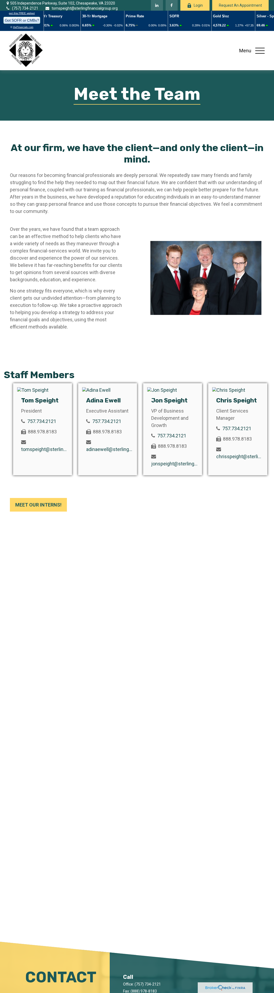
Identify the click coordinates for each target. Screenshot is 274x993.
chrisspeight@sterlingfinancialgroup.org (239, 456)
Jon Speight (169, 400)
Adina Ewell (103, 400)
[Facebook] (172, 5)
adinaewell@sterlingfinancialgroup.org (109, 449)
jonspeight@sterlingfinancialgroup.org (174, 463)
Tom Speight (40, 400)
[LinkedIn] (157, 5)
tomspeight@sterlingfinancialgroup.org (85, 8)
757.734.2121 (41, 421)
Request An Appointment (240, 5)
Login (198, 5)
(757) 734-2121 (25, 8)
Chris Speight (236, 400)
